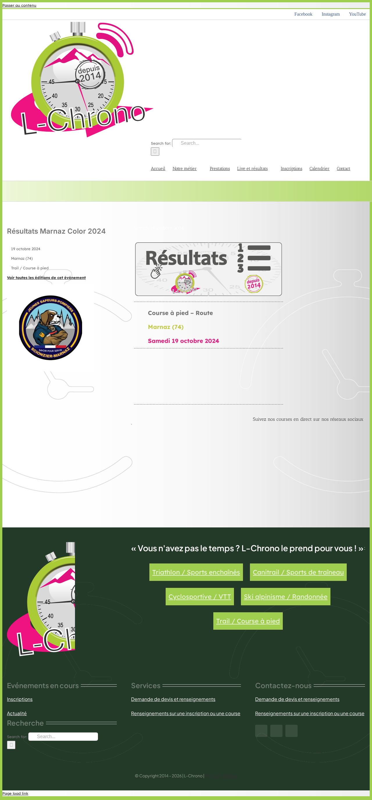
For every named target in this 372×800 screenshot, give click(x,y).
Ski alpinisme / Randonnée (286, 597)
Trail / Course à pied (248, 621)
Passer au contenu (19, 5)
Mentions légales (221, 775)
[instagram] (276, 731)
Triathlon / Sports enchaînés (196, 572)
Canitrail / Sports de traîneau (298, 572)
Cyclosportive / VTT (200, 597)
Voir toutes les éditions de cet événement (46, 277)
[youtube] (291, 731)
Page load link (15, 793)
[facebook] (261, 731)
